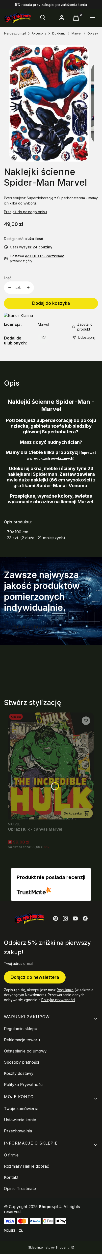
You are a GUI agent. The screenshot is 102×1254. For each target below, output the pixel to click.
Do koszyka (73, 813)
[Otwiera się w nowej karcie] (55, 918)
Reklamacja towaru (22, 1039)
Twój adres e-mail (18, 963)
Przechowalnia (18, 1130)
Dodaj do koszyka (51, 303)
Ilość (7, 278)
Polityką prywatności (58, 1000)
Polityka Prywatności (23, 1084)
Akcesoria (39, 33)
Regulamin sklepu (20, 1028)
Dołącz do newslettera (35, 977)
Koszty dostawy (18, 1073)
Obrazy (92, 33)
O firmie (11, 1154)
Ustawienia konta (20, 1119)
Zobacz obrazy (29, 627)
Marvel (76, 33)
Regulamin (65, 990)
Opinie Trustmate (20, 1188)
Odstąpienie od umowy (25, 1051)
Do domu (59, 33)
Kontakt (11, 1177)
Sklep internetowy (49, 1247)
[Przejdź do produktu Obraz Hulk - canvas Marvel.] (51, 765)
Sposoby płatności (21, 1062)
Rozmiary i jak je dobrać (26, 1166)
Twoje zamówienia (21, 1108)
